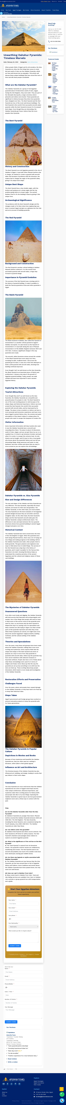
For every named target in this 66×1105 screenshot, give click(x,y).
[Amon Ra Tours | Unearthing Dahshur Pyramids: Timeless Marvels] (9, 5)
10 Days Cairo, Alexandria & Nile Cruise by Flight (55, 66)
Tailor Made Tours (45, 1)
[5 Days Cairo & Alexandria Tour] (49, 100)
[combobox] (6, 987)
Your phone (11, 915)
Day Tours (8, 10)
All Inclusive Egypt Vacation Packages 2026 (45, 1100)
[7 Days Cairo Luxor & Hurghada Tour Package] (49, 90)
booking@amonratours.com (7, 1)
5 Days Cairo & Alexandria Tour (55, 100)
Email (6, 976)
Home (2, 10)
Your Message (9, 1007)
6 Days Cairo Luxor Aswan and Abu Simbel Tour (55, 78)
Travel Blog (55, 10)
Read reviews (12, 1059)
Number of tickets (10, 999)
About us (54, 1)
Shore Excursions (35, 10)
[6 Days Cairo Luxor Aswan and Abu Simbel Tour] (49, 78)
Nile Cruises (26, 10)
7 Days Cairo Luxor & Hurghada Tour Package (55, 90)
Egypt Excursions (39, 1083)
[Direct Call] (62, 1100)
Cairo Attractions (32, 62)
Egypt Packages (17, 10)
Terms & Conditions (26, 1100)
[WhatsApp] (62, 1094)
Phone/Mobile (9, 984)
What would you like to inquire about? (19, 931)
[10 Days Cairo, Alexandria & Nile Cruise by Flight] (49, 66)
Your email (11, 908)
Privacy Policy (15, 1100)
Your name (11, 900)
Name (6, 968)
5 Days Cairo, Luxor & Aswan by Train (55, 108)
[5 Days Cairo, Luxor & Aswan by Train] (49, 108)
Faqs (64, 1)
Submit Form (11, 1022)
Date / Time (8, 991)
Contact (60, 1)
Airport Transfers (46, 10)
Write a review (12, 1062)
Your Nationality (13, 923)
